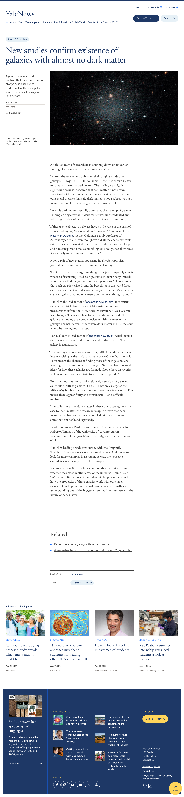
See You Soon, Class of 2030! (103, 22)
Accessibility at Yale (151, 766)
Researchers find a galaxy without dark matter (82, 544)
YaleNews (20, 14)
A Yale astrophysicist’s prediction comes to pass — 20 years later (93, 550)
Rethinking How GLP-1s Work (69, 22)
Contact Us (148, 760)
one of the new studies (99, 302)
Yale (147, 787)
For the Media (149, 756)
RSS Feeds (147, 752)
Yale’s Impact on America (38, 22)
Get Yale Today (154, 718)
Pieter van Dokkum (61, 235)
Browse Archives (151, 748)
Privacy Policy (148, 770)
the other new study (101, 336)
